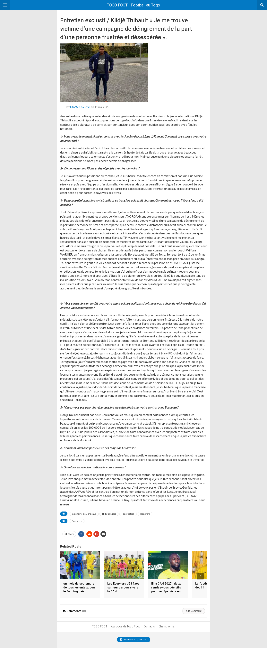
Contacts (149, 626)
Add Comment (194, 611)
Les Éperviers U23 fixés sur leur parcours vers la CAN (123, 587)
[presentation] (200, 576)
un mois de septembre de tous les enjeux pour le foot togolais (79, 587)
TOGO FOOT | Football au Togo (133, 5)
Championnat (167, 626)
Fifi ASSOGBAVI (80, 106)
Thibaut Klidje (109, 513)
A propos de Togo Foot (125, 626)
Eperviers (77, 521)
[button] (5, 5)
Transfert (145, 513)
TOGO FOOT (99, 626)
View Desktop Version (135, 639)
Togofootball (128, 513)
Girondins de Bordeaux (84, 513)
